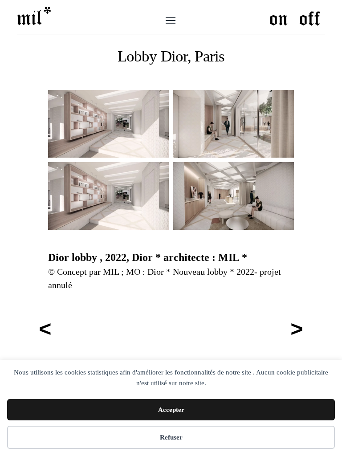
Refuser (171, 437)
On (278, 17)
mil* (35, 16)
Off (310, 17)
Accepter (171, 409)
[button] (108, 124)
